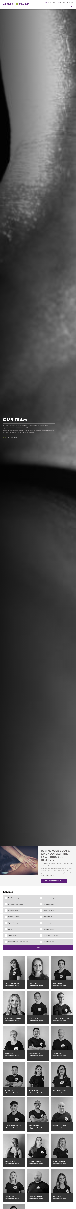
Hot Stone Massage (49, 904)
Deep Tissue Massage (14, 898)
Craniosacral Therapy (49, 910)
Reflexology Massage (49, 929)
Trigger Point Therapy (49, 941)
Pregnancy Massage (13, 916)
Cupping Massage (13, 910)
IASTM (10, 929)
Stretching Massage (13, 935)
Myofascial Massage (13, 923)
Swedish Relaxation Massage (15, 904)
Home (5, 437)
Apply (38, 948)
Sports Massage (48, 923)
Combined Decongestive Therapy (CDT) (18, 941)
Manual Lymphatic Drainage (51, 935)
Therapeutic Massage (49, 898)
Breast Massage (48, 916)
